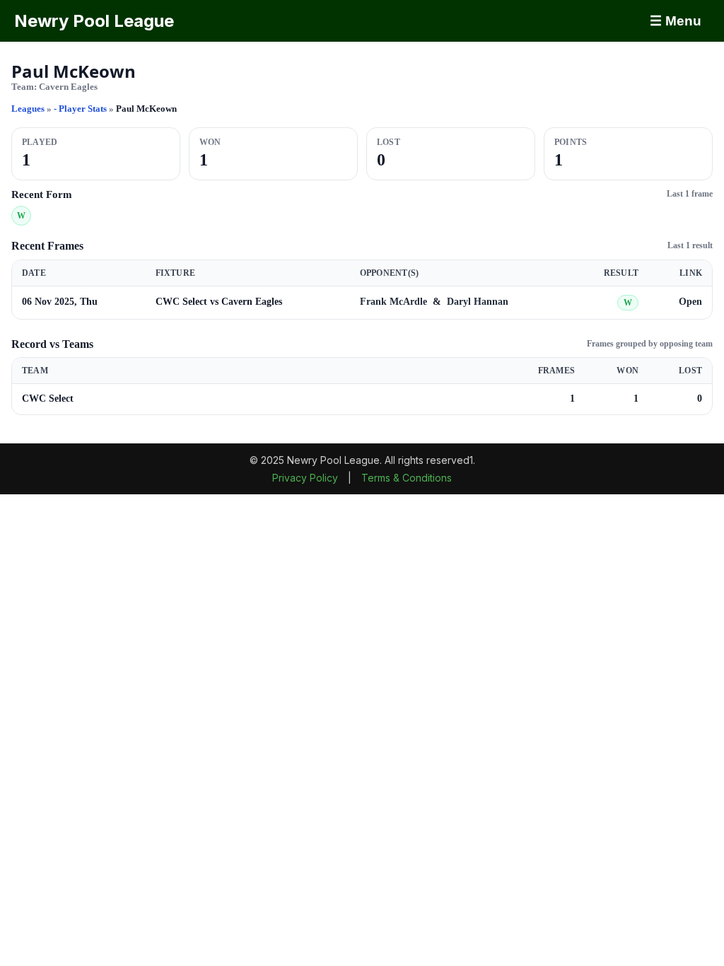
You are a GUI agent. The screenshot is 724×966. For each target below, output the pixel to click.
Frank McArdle (395, 301)
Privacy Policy (306, 478)
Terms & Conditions (406, 478)
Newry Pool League (94, 21)
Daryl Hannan (477, 301)
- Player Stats (81, 108)
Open (690, 301)
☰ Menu (675, 20)
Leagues (28, 108)
